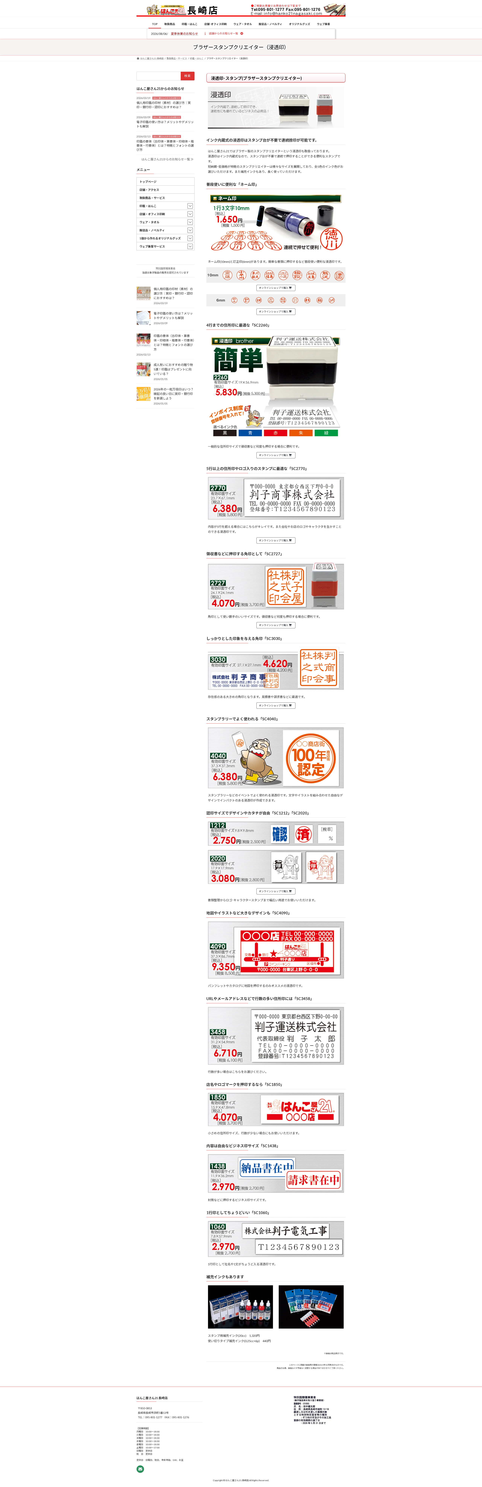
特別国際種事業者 (165, 268)
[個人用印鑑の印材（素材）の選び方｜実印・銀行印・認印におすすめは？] (144, 293)
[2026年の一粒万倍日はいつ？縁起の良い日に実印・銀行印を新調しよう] (144, 394)
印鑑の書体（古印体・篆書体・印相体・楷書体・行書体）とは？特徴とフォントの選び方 (165, 145)
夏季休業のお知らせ (184, 33)
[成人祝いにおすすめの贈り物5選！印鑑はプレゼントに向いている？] (144, 369)
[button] (223, 33)
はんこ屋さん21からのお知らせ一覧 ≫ (167, 159)
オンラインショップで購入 (274, 287)
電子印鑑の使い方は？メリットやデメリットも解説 (173, 316)
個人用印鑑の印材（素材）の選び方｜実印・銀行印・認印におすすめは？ (173, 293)
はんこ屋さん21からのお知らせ (166, 98)
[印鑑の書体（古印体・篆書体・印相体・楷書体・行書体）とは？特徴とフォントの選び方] (144, 340)
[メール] (140, 1469)
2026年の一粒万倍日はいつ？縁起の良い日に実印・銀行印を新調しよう (174, 393)
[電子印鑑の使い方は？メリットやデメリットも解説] (144, 318)
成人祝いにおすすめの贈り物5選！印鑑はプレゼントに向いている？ (173, 369)
